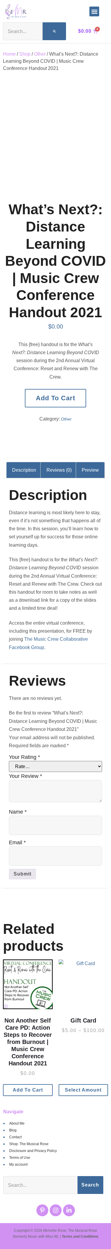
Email (17, 842)
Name (18, 812)
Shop (24, 54)
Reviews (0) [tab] (59, 470)
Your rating (24, 757)
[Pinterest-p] (42, 1210)
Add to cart (55, 398)
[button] (94, 11)
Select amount (83, 1089)
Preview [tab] (90, 470)
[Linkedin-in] (69, 1210)
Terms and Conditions (80, 1236)
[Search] (54, 31)
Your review (25, 776)
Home (9, 54)
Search (90, 1184)
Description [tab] (24, 470)
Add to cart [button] (28, 1089)
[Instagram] (56, 1210)
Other (40, 54)
